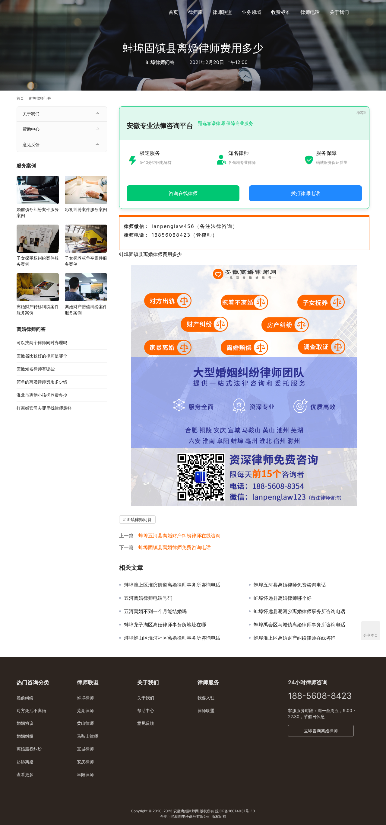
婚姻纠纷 (25, 736)
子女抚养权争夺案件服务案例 (86, 261)
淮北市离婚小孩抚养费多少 (42, 395)
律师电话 (310, 12)
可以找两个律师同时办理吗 (42, 342)
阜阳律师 (85, 774)
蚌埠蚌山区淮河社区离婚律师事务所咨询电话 (172, 638)
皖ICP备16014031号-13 (235, 811)
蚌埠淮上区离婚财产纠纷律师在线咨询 (295, 638)
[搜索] (366, 12)
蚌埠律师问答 (160, 62)
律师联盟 (222, 12)
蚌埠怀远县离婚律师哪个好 (283, 598)
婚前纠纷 (25, 697)
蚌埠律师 (85, 697)
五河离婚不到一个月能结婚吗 (155, 611)
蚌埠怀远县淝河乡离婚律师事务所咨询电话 (299, 611)
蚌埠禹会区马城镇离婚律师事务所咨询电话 (299, 624)
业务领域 (251, 12)
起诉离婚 (25, 761)
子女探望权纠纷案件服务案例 (38, 261)
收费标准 (280, 12)
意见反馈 (31, 144)
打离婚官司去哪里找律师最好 (44, 408)
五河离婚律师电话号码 (148, 598)
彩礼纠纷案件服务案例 (86, 209)
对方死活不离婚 (31, 710)
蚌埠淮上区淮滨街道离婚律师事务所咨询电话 (172, 584)
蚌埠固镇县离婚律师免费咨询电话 (174, 547)
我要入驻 (206, 697)
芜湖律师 (85, 710)
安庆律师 (85, 761)
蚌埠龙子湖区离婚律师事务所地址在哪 (165, 624)
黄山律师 (85, 723)
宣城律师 (85, 748)
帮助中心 (31, 129)
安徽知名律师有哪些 (36, 368)
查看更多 (25, 774)
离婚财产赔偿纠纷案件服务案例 (86, 309)
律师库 (195, 12)
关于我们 (339, 12)
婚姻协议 (25, 723)
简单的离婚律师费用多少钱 (42, 381)
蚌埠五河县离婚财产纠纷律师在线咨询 (179, 535)
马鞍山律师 (87, 736)
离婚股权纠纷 (29, 748)
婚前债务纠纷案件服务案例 (38, 212)
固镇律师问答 (139, 519)
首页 (173, 12)
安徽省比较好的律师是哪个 (42, 355)
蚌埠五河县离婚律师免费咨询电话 (290, 584)
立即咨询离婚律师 (321, 730)
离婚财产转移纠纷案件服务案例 (38, 309)
